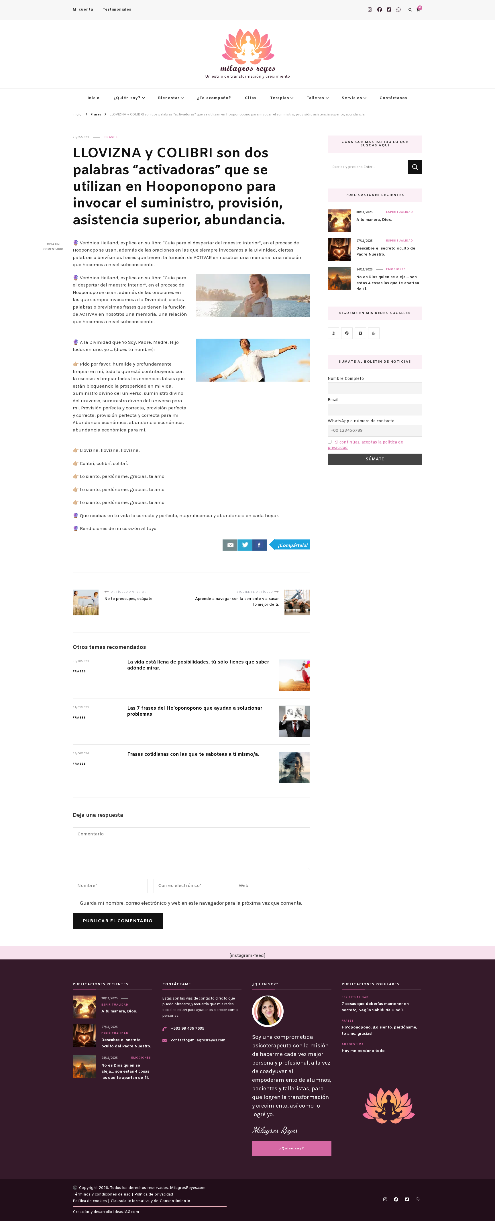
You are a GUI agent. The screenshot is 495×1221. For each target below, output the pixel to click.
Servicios (352, 98)
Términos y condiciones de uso (102, 1194)
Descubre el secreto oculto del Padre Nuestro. (386, 251)
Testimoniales (117, 9)
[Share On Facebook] (259, 545)
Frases (111, 137)
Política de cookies (90, 1201)
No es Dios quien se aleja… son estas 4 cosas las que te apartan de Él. (387, 283)
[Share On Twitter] (244, 545)
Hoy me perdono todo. (363, 1051)
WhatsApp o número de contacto (361, 421)
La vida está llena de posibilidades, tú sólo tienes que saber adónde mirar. (198, 665)
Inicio (94, 98)
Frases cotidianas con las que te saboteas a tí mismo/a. (193, 754)
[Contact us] (230, 545)
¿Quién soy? (127, 98)
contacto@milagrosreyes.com (198, 1040)
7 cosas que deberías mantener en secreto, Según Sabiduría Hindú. (375, 1007)
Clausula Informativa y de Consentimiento (150, 1201)
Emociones (396, 269)
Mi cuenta (83, 9)
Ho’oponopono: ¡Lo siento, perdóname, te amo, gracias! (379, 1030)
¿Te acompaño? (214, 98)
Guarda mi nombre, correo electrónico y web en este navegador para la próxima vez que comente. (191, 903)
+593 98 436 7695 (187, 1028)
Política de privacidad (153, 1194)
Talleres (315, 98)
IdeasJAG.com (126, 1212)
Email (333, 400)
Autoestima (353, 1044)
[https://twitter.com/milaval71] (360, 333)
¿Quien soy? (291, 1148)
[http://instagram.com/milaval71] (333, 333)
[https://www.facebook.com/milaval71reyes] (347, 333)
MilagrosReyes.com (188, 1187)
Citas (250, 98)
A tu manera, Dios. (374, 219)
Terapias (279, 98)
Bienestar (168, 98)
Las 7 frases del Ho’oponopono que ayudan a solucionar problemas (194, 711)
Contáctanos (393, 98)
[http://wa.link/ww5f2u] (374, 333)
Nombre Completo (346, 379)
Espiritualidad (399, 212)
